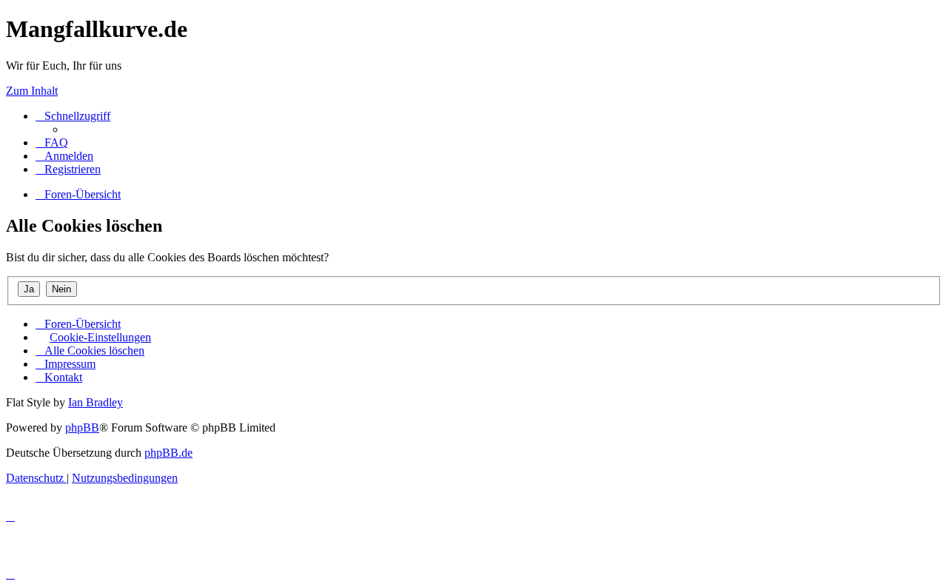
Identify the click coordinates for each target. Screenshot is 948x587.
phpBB (82, 427)
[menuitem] (52, 142)
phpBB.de (168, 452)
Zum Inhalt (32, 90)
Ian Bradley (95, 402)
